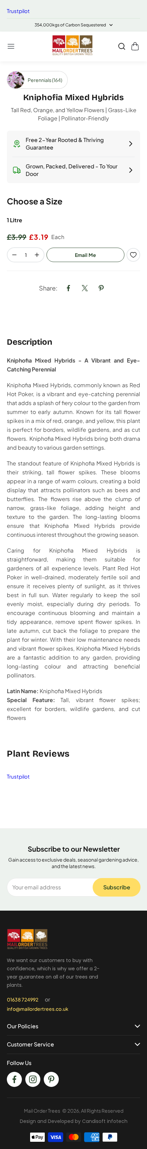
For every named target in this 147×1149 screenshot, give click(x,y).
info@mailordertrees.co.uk (37, 1009)
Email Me (85, 255)
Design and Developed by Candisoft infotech (74, 1121)
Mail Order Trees (42, 1110)
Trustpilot (18, 11)
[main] (73, 444)
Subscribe (116, 887)
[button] (11, 46)
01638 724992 (22, 999)
